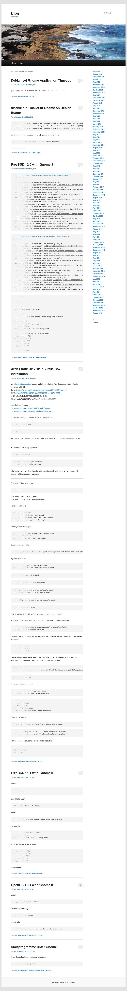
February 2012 (98, 287)
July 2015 (96, 218)
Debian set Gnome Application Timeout (41, 80)
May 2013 (96, 260)
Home (14, 63)
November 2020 (99, 132)
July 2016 (96, 200)
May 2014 (96, 234)
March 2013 (97, 266)
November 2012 (99, 271)
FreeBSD (25, 357)
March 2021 (97, 124)
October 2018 (98, 163)
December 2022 (98, 100)
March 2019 (97, 155)
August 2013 (97, 252)
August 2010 (97, 313)
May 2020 (96, 139)
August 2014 (97, 229)
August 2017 (97, 179)
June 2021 (96, 118)
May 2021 (96, 121)
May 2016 (96, 205)
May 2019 (96, 153)
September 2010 (99, 310)
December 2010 (98, 302)
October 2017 (98, 176)
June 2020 (96, 137)
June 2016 (96, 203)
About (22, 63)
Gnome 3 (21, 96)
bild (34, 85)
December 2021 (98, 111)
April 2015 (96, 221)
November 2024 (99, 87)
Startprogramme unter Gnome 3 (35, 947)
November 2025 (99, 76)
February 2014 (98, 242)
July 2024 (96, 95)
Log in (95, 322)
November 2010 (99, 305)
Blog (15, 13)
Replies (40, 935)
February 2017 (98, 187)
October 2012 (98, 273)
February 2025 (98, 84)
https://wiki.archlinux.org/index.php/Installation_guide (32, 411)
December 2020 (98, 129)
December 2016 (98, 192)
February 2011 (98, 297)
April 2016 (96, 208)
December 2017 (98, 174)
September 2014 (99, 226)
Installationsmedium (23, 384)
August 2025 (97, 79)
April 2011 (96, 292)
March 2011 (97, 294)
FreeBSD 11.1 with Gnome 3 (32, 772)
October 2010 (98, 308)
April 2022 (96, 108)
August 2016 (97, 197)
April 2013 (96, 263)
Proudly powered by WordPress (63, 982)
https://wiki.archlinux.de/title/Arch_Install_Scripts (30, 408)
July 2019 (96, 150)
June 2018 (96, 168)
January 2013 (98, 268)
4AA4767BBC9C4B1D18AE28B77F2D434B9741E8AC (38, 393)
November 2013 (99, 247)
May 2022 (96, 105)
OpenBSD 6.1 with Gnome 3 (32, 884)
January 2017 (98, 189)
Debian (20, 153)
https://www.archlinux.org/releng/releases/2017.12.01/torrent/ (42, 390)
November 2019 (99, 145)
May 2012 (96, 279)
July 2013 (96, 255)
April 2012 (96, 281)
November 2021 (99, 113)
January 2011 (98, 300)
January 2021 (98, 126)
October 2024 (98, 90)
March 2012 (97, 284)
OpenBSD (32, 935)
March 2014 (97, 239)
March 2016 (97, 210)
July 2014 (96, 231)
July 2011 (96, 289)
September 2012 (99, 276)
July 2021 (96, 116)
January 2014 (98, 245)
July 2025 (96, 82)
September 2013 (99, 250)
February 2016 (98, 213)
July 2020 (96, 134)
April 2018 (96, 171)
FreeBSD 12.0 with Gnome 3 (32, 164)
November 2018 (99, 161)
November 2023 (99, 97)
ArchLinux (21, 761)
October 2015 (98, 216)
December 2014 (98, 224)
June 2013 (96, 258)
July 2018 (96, 166)
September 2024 (99, 92)
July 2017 (96, 182)
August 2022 (97, 103)
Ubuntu (37, 970)
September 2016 (99, 195)
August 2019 (97, 147)
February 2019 (98, 158)
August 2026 (97, 74)
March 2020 (97, 142)
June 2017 (96, 184)
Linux (32, 970)
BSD (19, 357)
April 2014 (96, 237)
